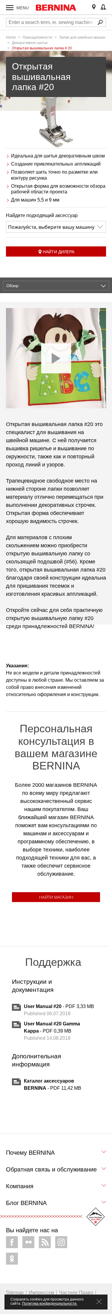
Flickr (28, 1242)
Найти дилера (58, 251)
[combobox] (56, 227)
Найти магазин (56, 897)
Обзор (12, 285)
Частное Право (76, 1292)
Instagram (61, 1242)
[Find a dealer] (93, 7)
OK (12, 1259)
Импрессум (41, 1292)
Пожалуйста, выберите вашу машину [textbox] (51, 227)
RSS (45, 1242)
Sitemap (15, 1292)
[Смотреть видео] (56, 358)
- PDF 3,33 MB (59, 1006)
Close (99, 1301)
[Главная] (56, 7)
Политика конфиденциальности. (49, 1303)
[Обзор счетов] (103, 7)
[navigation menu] (9, 7)
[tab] (56, 1154)
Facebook (12, 1242)
